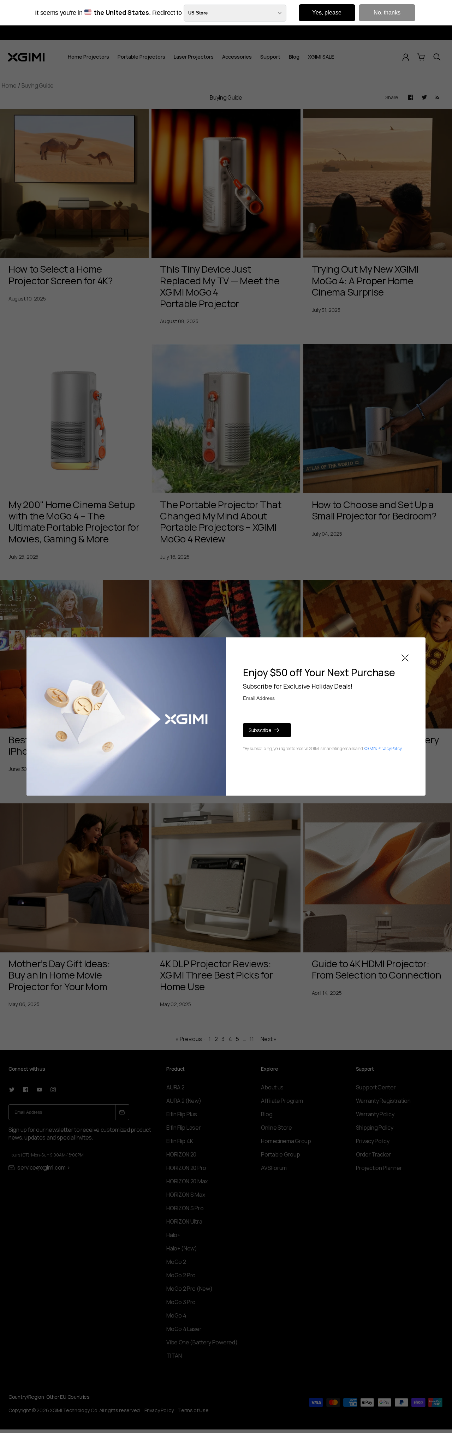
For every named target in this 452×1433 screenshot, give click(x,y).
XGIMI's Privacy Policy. (382, 748)
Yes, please (326, 13)
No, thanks (387, 13)
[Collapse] (405, 658)
